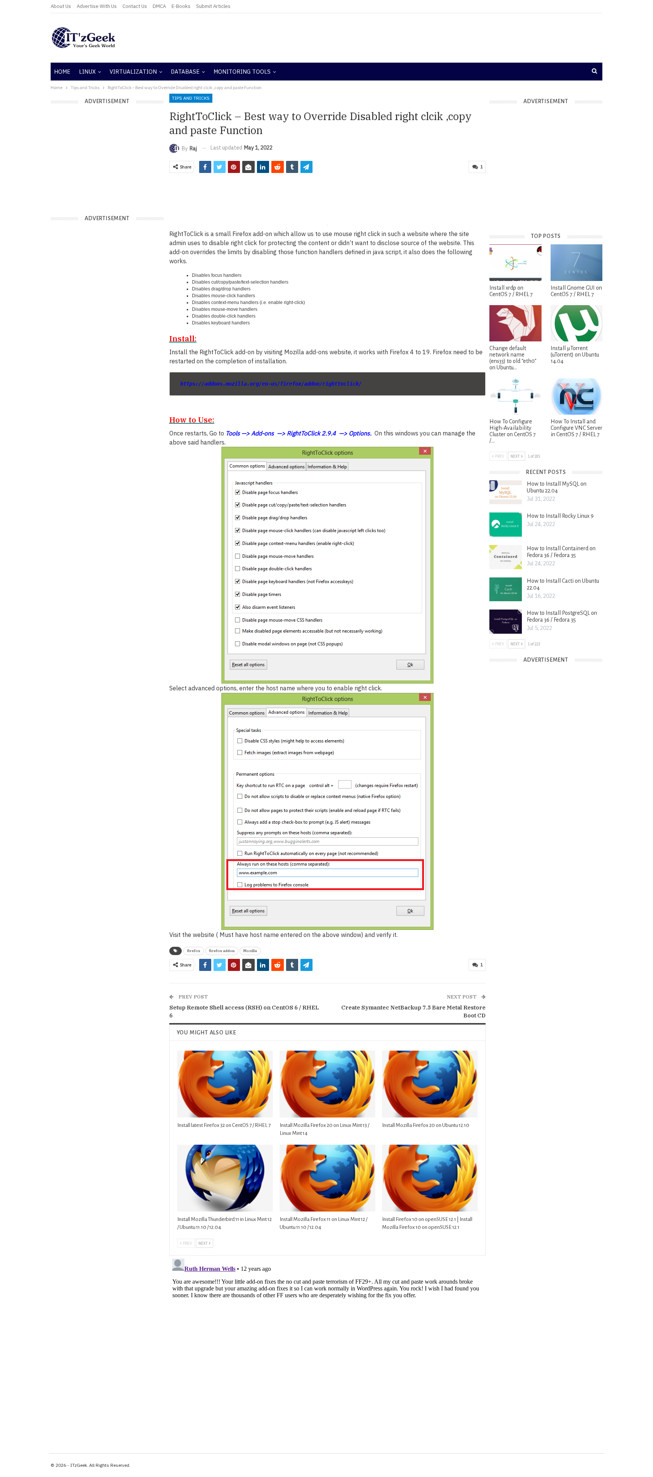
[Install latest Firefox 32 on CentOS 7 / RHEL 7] (225, 1084)
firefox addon (222, 950)
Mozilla (250, 950)
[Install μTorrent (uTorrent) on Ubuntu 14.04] (576, 323)
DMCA (159, 6)
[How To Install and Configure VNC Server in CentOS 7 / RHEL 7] (576, 396)
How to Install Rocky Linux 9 (560, 516)
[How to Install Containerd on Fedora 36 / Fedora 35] (505, 557)
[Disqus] (327, 1350)
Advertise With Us (97, 6)
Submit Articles (213, 6)
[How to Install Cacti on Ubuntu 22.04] (505, 589)
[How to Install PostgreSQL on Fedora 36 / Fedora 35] (505, 622)
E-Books (181, 6)
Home (62, 71)
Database (185, 71)
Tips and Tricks (191, 98)
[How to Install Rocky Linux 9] (505, 524)
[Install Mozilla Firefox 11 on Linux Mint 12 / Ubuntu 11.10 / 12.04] (327, 1178)
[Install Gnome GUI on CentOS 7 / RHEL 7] (576, 262)
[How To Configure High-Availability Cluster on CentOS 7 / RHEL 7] (515, 396)
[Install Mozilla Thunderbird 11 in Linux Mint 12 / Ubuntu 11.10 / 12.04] (225, 1178)
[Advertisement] (419, 38)
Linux (87, 71)
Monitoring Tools (242, 71)
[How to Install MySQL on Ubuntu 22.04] (505, 492)
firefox (193, 950)
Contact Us (134, 6)
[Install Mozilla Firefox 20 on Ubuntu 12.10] (430, 1084)
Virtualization (133, 71)
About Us (61, 6)
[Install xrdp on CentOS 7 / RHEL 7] (515, 262)
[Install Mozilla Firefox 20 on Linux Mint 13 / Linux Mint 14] (327, 1084)
